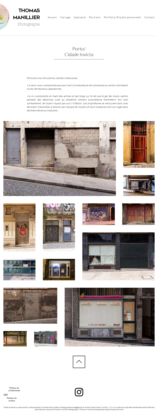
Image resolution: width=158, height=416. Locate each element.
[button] (122, 17)
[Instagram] (79, 392)
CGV (6, 394)
